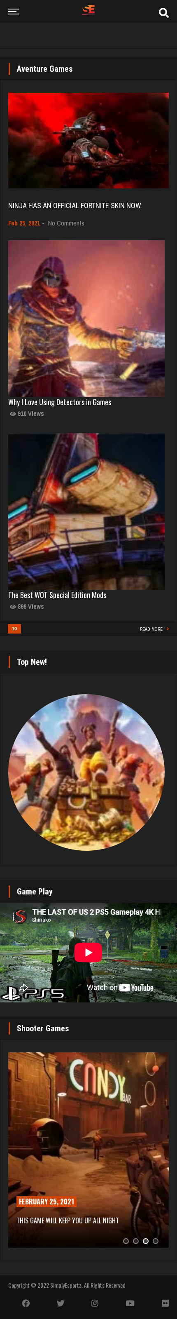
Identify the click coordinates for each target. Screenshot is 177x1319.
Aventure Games (45, 69)
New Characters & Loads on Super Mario (82, 1220)
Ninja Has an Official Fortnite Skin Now (74, 205)
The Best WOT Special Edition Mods (57, 594)
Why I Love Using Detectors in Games (59, 402)
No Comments (66, 223)
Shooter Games (43, 1028)
